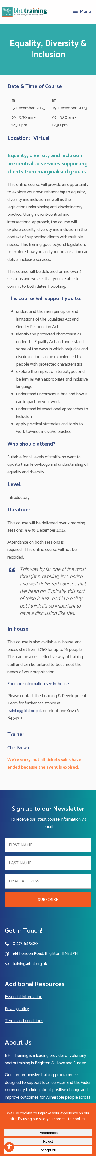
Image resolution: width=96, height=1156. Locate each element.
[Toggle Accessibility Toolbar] (9, 1147)
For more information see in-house (38, 684)
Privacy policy (17, 1009)
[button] (48, 899)
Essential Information (23, 997)
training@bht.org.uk (24, 711)
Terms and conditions (24, 1021)
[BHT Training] (24, 11)
